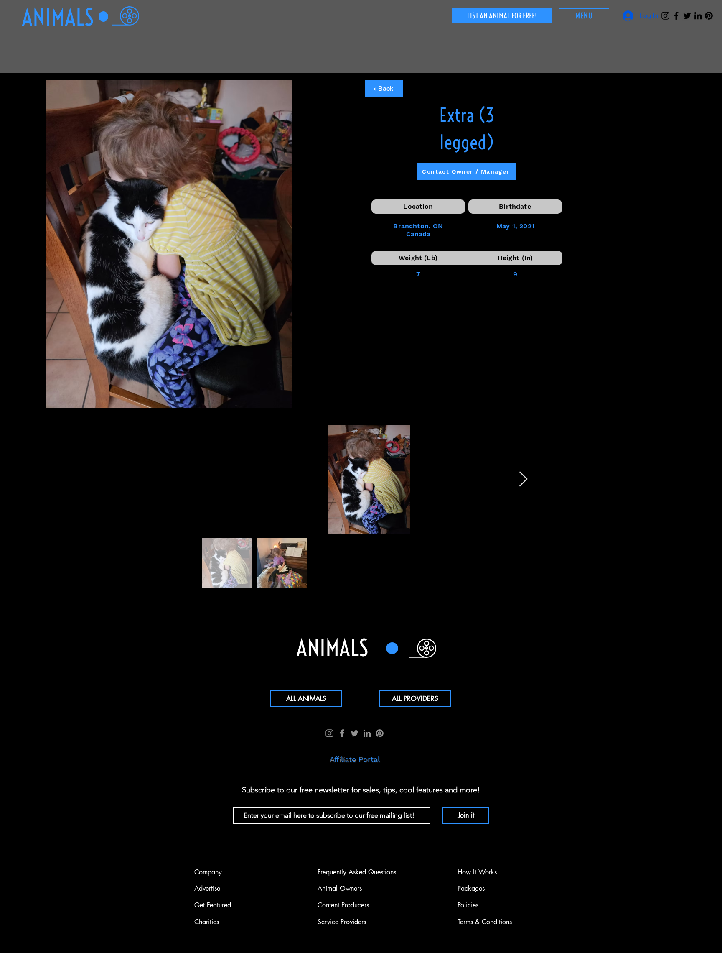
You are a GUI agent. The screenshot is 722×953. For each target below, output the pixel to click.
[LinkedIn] (698, 15)
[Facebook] (676, 15)
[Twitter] (687, 15)
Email (240, 800)
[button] (584, 15)
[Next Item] (523, 479)
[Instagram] (665, 15)
